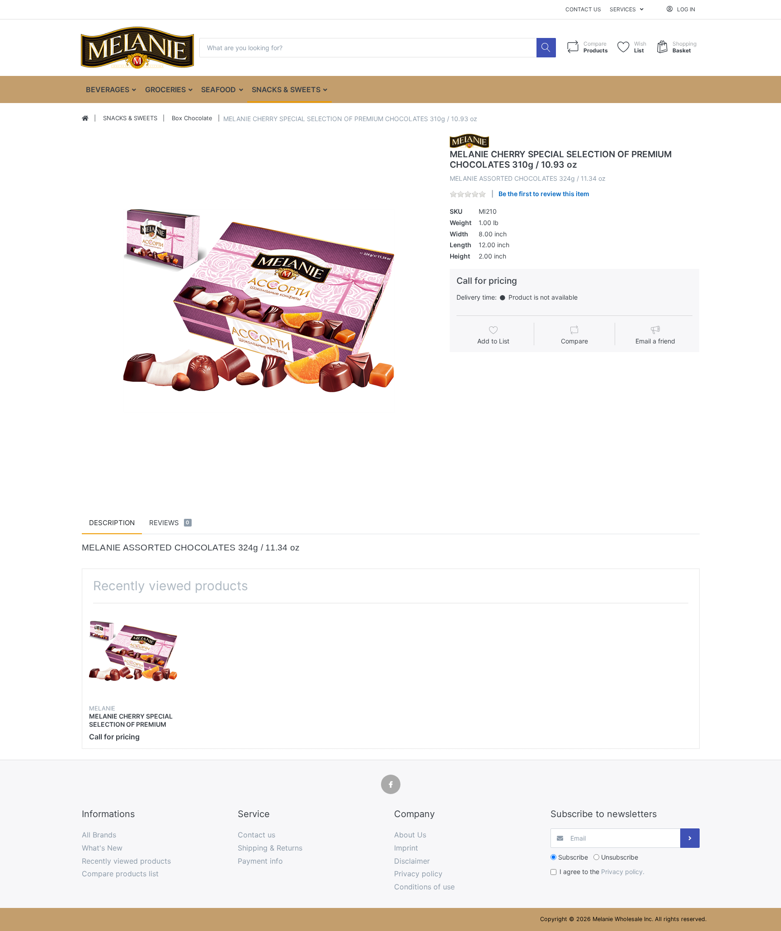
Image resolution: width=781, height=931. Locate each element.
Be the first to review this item (544, 193)
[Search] (546, 47)
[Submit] (690, 838)
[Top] (85, 118)
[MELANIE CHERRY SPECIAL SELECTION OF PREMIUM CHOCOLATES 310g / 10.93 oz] (259, 311)
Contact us (583, 9)
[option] (259, 311)
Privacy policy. (623, 871)
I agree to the (602, 871)
